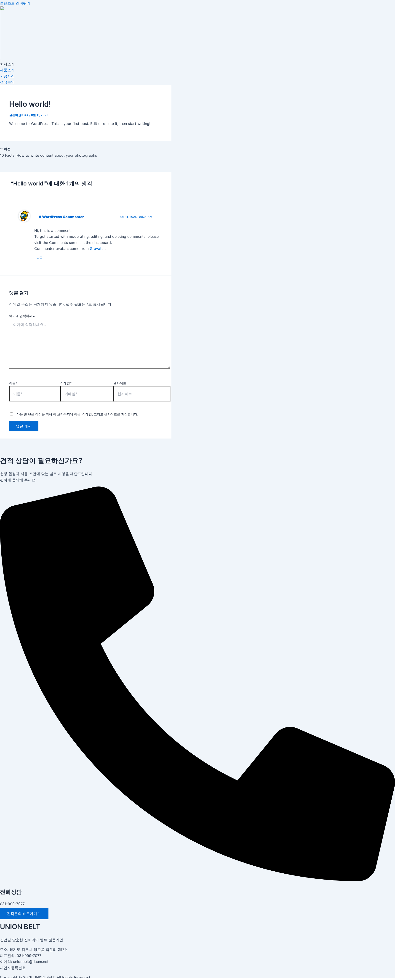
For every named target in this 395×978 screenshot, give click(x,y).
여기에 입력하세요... (23, 316)
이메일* (66, 383)
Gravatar (97, 248)
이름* (13, 383)
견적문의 (7, 82)
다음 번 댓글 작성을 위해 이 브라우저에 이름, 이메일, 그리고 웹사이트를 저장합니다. (77, 414)
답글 (40, 257)
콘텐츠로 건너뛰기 (15, 3)
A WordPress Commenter (61, 217)
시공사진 (7, 76)
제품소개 (7, 70)
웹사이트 (119, 383)
